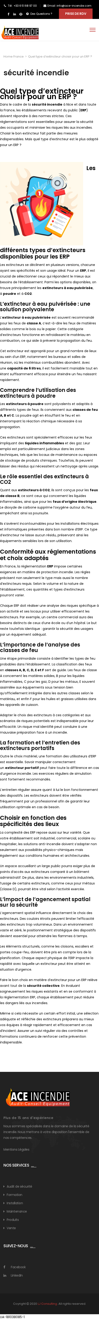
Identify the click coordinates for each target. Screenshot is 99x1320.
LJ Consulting (47, 1304)
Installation (15, 1203)
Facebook (18, 1267)
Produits (13, 1219)
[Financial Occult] (38, 1097)
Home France (13, 56)
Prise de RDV (75, 13)
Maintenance (17, 1211)
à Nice (52, 104)
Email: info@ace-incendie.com (69, 6)
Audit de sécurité (19, 1186)
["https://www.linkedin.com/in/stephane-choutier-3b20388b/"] (15, 14)
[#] (21, 14)
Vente (11, 1228)
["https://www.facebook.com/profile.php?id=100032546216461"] (8, 14)
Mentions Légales (16, 1149)
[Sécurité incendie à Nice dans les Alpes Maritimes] (20, 32)
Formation (14, 1194)
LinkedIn (17, 1275)
